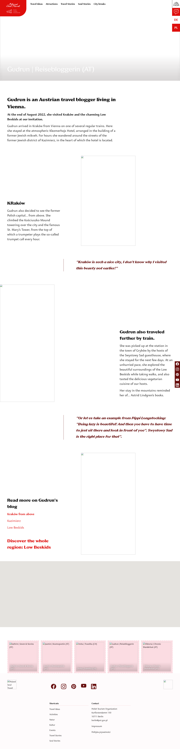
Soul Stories (54, 740)
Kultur (52, 725)
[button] (70, 586)
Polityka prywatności (101, 732)
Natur (52, 719)
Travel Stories (55, 735)
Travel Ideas (54, 709)
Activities (53, 714)
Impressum (97, 726)
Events (52, 730)
